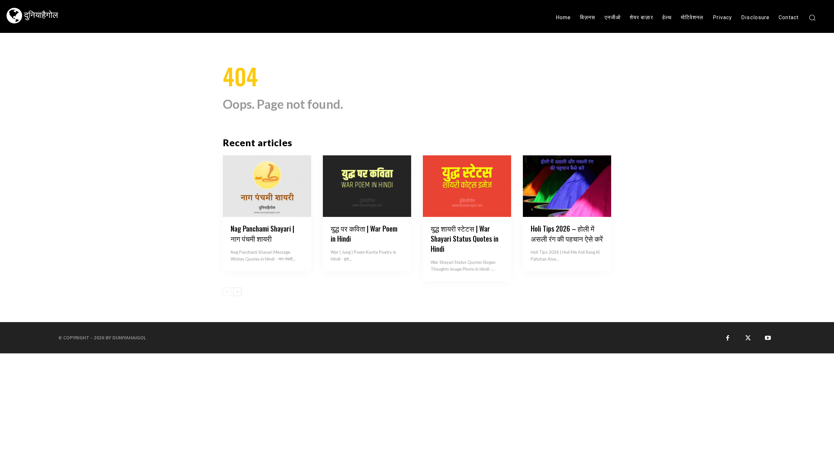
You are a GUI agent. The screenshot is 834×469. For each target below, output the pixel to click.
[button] (812, 17)
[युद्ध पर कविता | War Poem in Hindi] (367, 186)
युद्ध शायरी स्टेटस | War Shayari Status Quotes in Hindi (464, 238)
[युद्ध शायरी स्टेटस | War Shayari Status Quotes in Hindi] (467, 186)
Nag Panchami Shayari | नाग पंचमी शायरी (262, 233)
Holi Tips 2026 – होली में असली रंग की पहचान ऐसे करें (567, 233)
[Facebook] (727, 337)
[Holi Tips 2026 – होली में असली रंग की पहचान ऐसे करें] (567, 186)
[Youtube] (768, 337)
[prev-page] (227, 292)
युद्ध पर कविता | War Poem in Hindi (364, 233)
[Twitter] (747, 337)
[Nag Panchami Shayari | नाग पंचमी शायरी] (267, 186)
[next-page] (237, 292)
